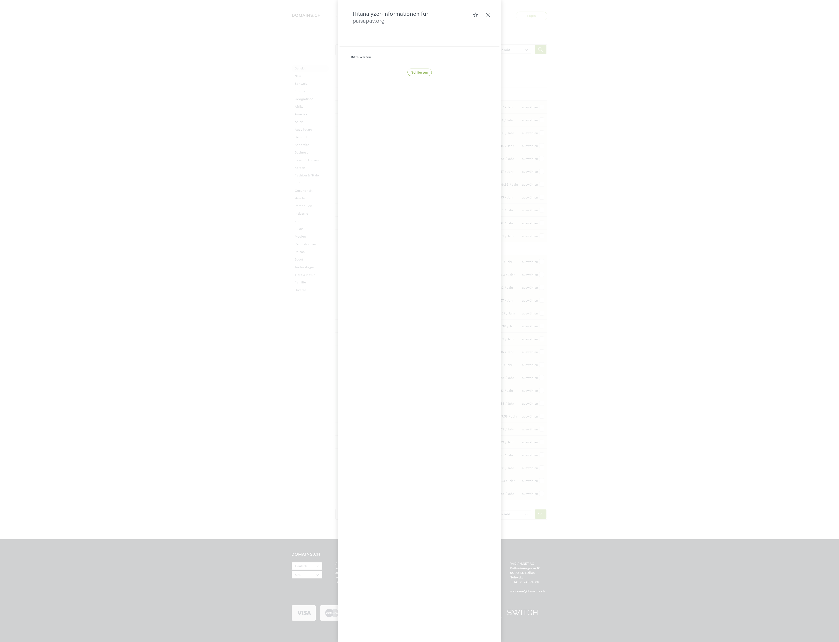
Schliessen (419, 72)
